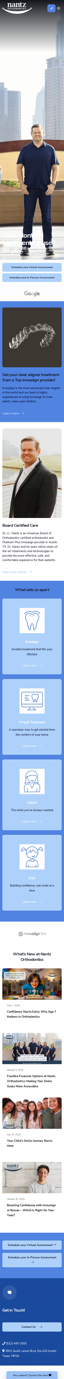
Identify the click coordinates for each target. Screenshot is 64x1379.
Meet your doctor (14, 572)
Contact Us (29, 1327)
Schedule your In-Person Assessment (32, 277)
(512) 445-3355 (16, 1343)
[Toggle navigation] (58, 8)
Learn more (10, 413)
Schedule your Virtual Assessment (32, 267)
